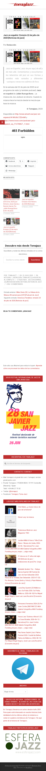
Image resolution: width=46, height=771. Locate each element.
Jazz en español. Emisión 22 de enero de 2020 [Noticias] (10, 229)
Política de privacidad (12, 765)
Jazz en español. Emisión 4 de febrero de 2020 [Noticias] (29, 202)
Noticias (7, 277)
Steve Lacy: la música (26, 517)
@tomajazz (13, 491)
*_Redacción (17, 277)
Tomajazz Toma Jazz (19, 494)
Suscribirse (35, 260)
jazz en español (34, 280)
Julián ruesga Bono (12, 282)
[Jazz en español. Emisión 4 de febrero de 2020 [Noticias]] (30, 193)
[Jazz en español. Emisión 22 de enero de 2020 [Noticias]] (11, 221)
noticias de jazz (35, 282)
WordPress (29, 767)
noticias (24, 282)
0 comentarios (17, 284)
